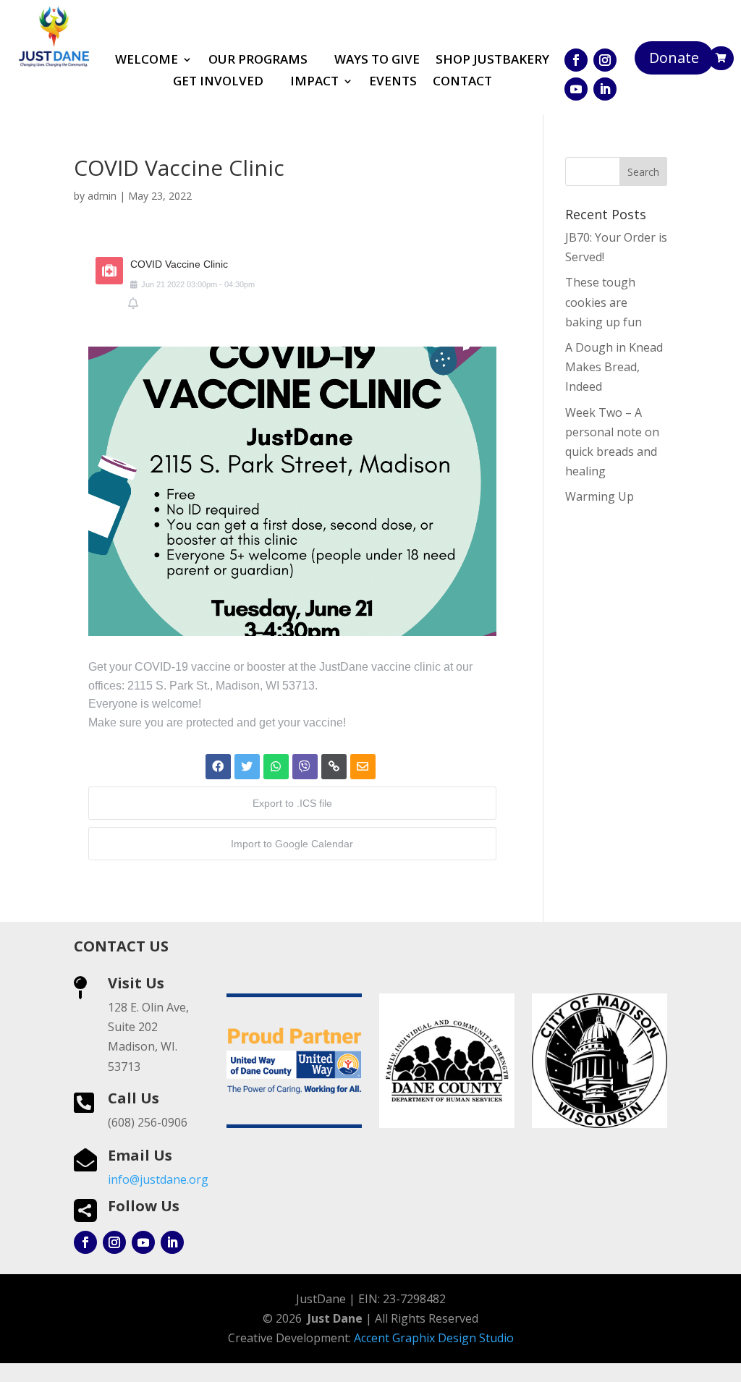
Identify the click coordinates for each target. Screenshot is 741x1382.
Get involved (218, 82)
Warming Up (599, 496)
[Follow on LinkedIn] (605, 89)
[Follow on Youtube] (576, 89)
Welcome (146, 60)
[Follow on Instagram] (605, 60)
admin (102, 196)
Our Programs (258, 60)
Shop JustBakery (492, 60)
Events (393, 82)
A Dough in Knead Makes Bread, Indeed (614, 366)
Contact (462, 82)
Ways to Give (377, 60)
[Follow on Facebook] (576, 60)
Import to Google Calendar (292, 843)
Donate (674, 57)
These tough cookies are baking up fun (603, 301)
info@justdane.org (158, 1179)
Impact (314, 82)
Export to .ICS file (292, 803)
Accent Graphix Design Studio (434, 1338)
